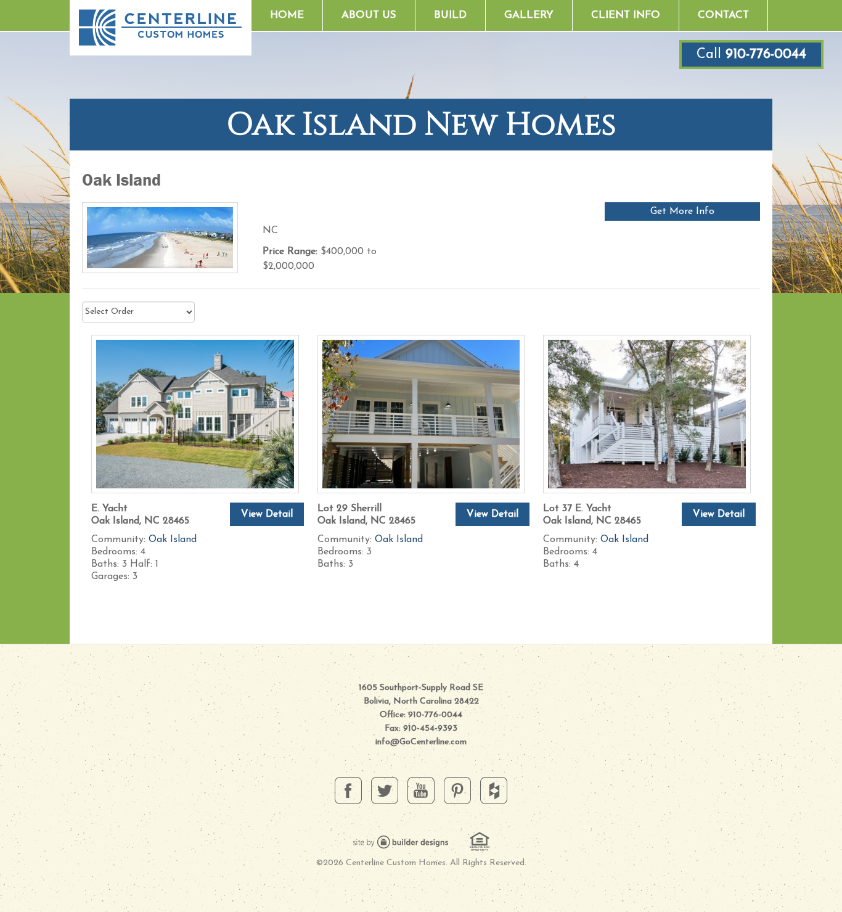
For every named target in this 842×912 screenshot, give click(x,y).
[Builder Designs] (400, 841)
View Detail (267, 514)
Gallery (529, 15)
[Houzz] (493, 790)
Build (450, 15)
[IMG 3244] (647, 413)
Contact (723, 15)
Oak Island (173, 539)
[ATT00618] (421, 413)
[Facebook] (348, 790)
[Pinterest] (457, 790)
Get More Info (682, 211)
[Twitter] (384, 790)
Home (287, 15)
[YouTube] (421, 790)
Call (751, 54)
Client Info (625, 15)
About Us (368, 15)
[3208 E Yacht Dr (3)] (195, 413)
